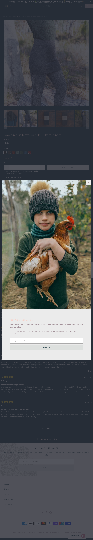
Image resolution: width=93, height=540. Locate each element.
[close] (88, 182)
